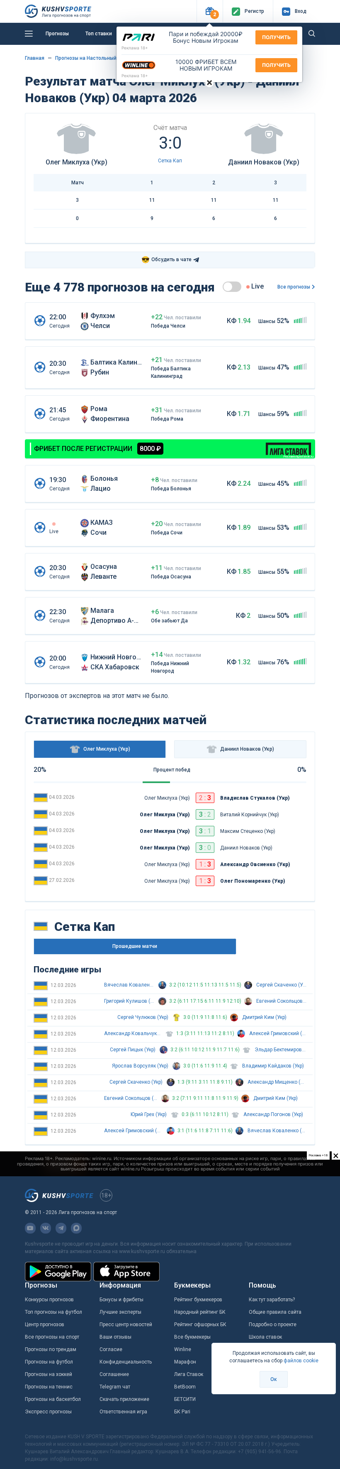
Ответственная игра (123, 1412)
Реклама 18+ (134, 47)
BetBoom (185, 1387)
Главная (34, 58)
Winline (182, 1349)
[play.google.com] (58, 1271)
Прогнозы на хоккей (48, 1374)
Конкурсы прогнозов (49, 1300)
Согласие (111, 1349)
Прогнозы (57, 34)
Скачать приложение (124, 1399)
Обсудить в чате (166, 260)
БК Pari (182, 1412)
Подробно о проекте (272, 1324)
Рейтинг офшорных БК (200, 1324)
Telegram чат (115, 1387)
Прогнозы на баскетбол (53, 1399)
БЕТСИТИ (185, 1399)
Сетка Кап (170, 161)
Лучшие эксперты (120, 1312)
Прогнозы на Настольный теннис (95, 58)
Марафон (185, 1362)
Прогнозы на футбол (49, 1362)
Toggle (232, 287)
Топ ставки (98, 34)
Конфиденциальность (126, 1362)
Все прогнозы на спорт (52, 1337)
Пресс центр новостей (126, 1324)
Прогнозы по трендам (50, 1349)
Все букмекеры (192, 1337)
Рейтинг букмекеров (198, 1300)
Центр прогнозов (44, 1324)
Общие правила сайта (275, 1312)
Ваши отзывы (115, 1337)
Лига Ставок (188, 1374)
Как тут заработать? (272, 1300)
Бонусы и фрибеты (121, 1300)
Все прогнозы (293, 287)
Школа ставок (265, 1337)
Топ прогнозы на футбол (53, 1312)
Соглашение (114, 1374)
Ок (273, 1379)
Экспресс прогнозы (48, 1412)
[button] (210, 11)
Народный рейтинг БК (200, 1312)
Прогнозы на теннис (49, 1387)
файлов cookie (301, 1361)
